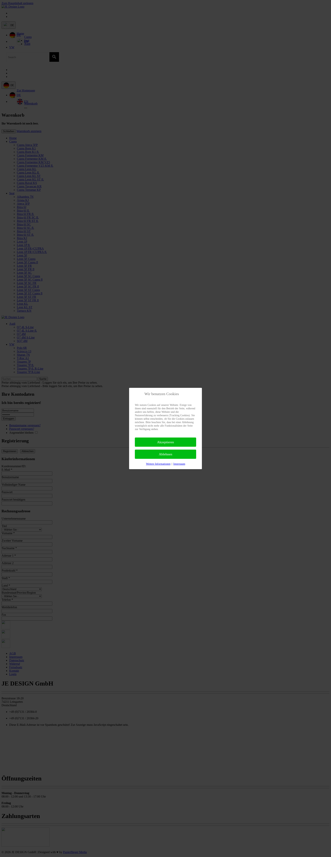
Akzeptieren (165, 442)
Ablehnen (165, 454)
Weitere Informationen (158, 463)
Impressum (179, 463)
